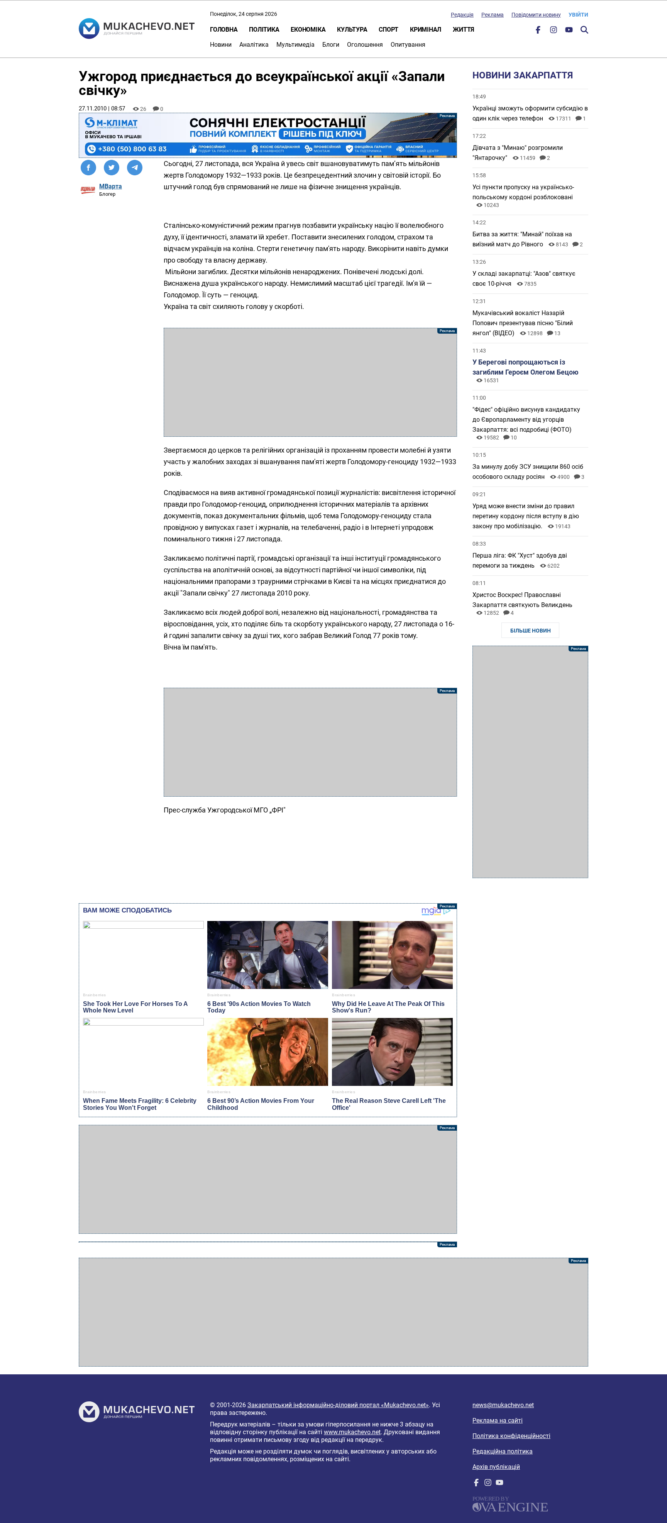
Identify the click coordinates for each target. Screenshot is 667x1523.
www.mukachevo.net (352, 1432)
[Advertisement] (310, 382)
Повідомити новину (536, 15)
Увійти (578, 15)
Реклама (492, 15)
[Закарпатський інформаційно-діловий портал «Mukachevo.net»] (137, 29)
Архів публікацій (496, 1466)
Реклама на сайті (497, 1420)
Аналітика (254, 44)
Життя (463, 29)
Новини (221, 44)
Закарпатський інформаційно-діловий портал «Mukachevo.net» (338, 1405)
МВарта (110, 186)
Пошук (584, 30)
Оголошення (365, 44)
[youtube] (569, 31)
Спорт (388, 29)
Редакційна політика (502, 1451)
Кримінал (425, 29)
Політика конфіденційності (511, 1436)
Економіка (308, 29)
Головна (223, 29)
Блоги (330, 44)
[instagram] (553, 31)
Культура (352, 29)
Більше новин (530, 631)
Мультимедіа (295, 44)
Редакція (462, 15)
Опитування (408, 44)
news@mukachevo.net (503, 1405)
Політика (264, 29)
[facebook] (538, 31)
